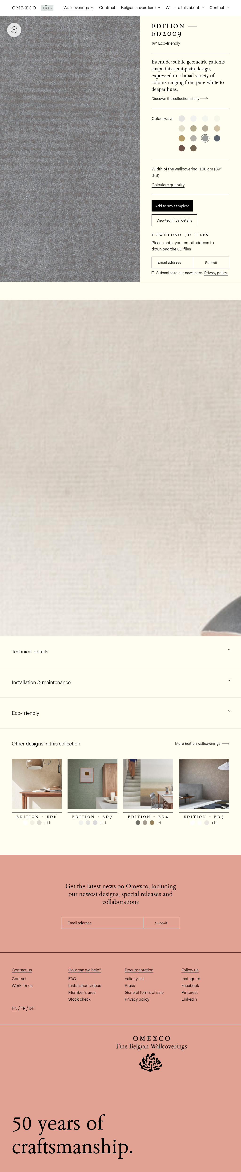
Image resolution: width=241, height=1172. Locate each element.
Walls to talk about (183, 7)
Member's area (82, 992)
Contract (107, 7)
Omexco (24, 8)
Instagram (190, 979)
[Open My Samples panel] (47, 8)
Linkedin (189, 999)
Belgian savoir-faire (139, 7)
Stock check (79, 999)
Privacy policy (137, 999)
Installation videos (84, 985)
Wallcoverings (77, 7)
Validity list (134, 979)
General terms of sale (144, 992)
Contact (217, 7)
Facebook (190, 985)
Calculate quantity (168, 185)
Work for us (22, 985)
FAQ (72, 979)
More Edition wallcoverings (198, 743)
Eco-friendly (169, 43)
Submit (211, 262)
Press (130, 985)
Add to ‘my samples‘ (172, 205)
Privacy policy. (216, 272)
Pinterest (189, 992)
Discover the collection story (175, 98)
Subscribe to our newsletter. (179, 272)
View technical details (174, 220)
